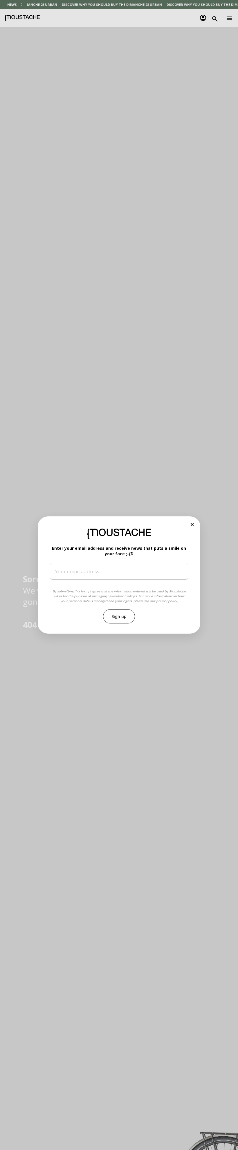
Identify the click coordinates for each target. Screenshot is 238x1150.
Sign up (119, 616)
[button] (192, 524)
